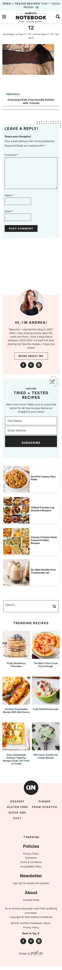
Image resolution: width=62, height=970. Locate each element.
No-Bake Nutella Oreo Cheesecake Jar (43, 571)
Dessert (17, 801)
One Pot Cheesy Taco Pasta (43, 478)
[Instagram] (39, 365)
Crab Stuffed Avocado (46, 709)
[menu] (4, 17)
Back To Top (29, 933)
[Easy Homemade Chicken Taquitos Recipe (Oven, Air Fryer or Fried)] (16, 748)
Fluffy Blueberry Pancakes (16, 665)
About (47, 923)
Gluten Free (17, 807)
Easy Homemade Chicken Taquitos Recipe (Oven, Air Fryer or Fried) (16, 759)
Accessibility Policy (31, 866)
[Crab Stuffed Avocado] (46, 702)
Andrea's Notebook (31, 17)
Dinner (44, 801)
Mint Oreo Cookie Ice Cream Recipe (45, 756)
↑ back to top (31, 836)
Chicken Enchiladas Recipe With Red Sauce (16, 710)
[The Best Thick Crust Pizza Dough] (46, 657)
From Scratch (44, 807)
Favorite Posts (31, 899)
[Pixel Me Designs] (36, 953)
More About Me (31, 355)
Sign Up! (18, 883)
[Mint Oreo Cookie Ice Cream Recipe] (46, 748)
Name (9, 195)
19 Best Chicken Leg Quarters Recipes (42, 509)
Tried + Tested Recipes (31, 5)
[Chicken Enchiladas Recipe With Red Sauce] (16, 702)
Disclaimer (31, 857)
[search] (58, 17)
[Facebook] (23, 365)
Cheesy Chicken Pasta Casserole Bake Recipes (44, 540)
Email (9, 211)
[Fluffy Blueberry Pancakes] (16, 657)
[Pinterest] (31, 365)
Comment (12, 154)
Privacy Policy (31, 853)
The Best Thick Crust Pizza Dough (46, 665)
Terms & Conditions (31, 862)
